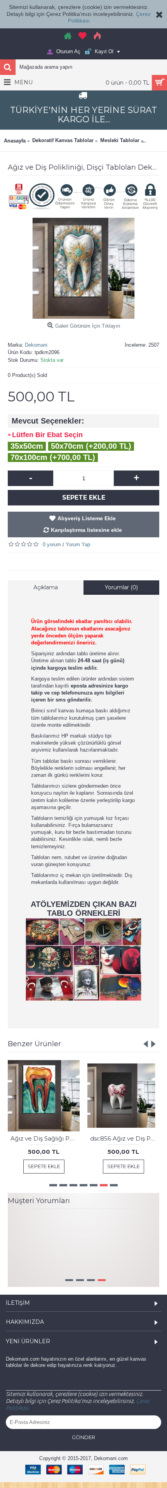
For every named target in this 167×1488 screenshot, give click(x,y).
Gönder (83, 1453)
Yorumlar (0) (121, 587)
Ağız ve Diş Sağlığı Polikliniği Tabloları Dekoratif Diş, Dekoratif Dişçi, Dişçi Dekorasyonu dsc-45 (45, 1138)
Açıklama (45, 587)
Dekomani (36, 345)
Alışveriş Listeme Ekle (86, 518)
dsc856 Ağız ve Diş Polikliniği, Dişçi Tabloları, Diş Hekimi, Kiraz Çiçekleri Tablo (124, 1138)
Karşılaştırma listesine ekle (86, 530)
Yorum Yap (78, 544)
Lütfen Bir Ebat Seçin (47, 435)
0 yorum (52, 544)
